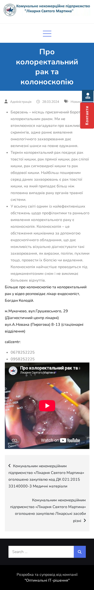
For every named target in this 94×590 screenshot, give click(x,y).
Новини (77, 101)
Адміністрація (21, 101)
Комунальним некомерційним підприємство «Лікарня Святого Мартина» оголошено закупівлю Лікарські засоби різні (48, 510)
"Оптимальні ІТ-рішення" (47, 580)
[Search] (80, 552)
